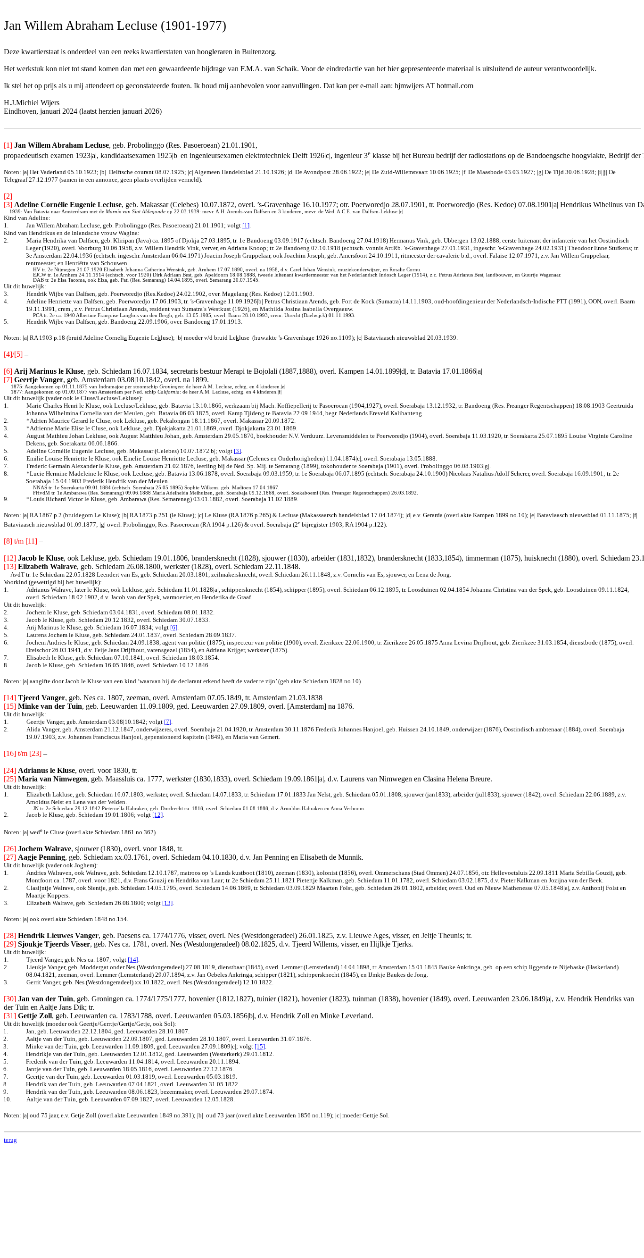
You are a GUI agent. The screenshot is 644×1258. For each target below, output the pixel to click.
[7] (167, 721)
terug (10, 1139)
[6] (173, 627)
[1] (245, 225)
